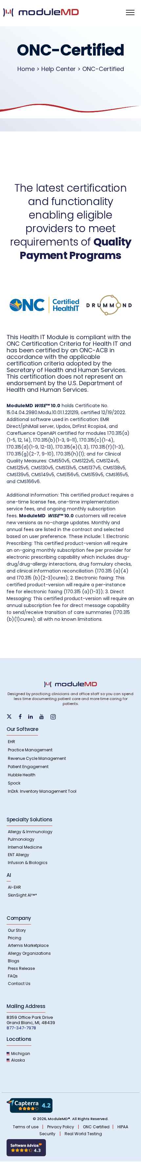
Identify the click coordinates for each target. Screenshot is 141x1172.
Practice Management (30, 750)
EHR (11, 741)
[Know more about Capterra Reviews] (29, 1105)
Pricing (14, 938)
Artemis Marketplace (28, 945)
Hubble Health (21, 775)
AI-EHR (14, 887)
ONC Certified (96, 1127)
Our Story (17, 930)
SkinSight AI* (22, 895)
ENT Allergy (18, 854)
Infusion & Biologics (28, 862)
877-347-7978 (21, 1028)
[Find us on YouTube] (44, 716)
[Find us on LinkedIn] (33, 716)
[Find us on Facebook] (23, 716)
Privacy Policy (61, 1127)
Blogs (13, 961)
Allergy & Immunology (30, 831)
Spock (14, 783)
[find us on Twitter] (13, 716)
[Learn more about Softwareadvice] (26, 1147)
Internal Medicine (25, 847)
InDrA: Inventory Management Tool (42, 791)
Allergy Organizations (29, 953)
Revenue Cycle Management (37, 758)
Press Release (21, 968)
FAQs (13, 976)
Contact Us (19, 983)
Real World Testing (83, 1134)
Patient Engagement (28, 766)
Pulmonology (21, 839)
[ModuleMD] (53, 12)
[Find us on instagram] (55, 716)
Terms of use (26, 1127)
